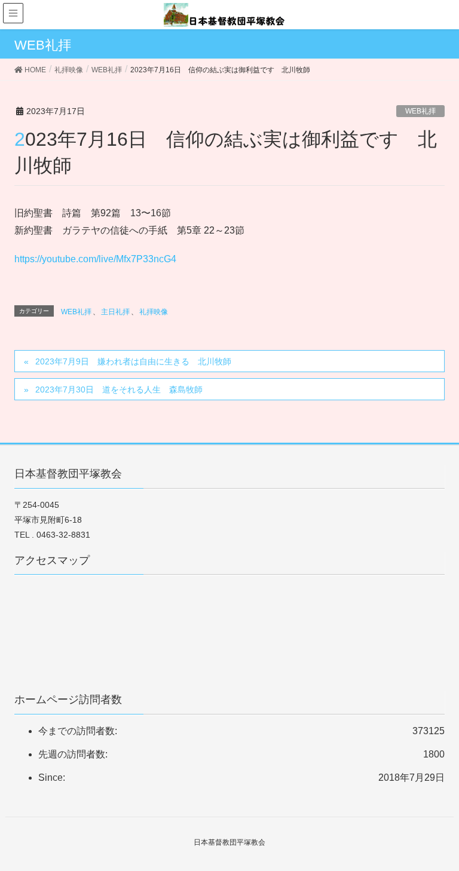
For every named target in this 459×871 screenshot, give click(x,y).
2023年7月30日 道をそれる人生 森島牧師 (119, 389)
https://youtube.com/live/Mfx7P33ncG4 (95, 259)
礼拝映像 (153, 312)
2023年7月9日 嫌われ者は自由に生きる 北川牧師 (133, 361)
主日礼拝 (115, 312)
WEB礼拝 (420, 111)
